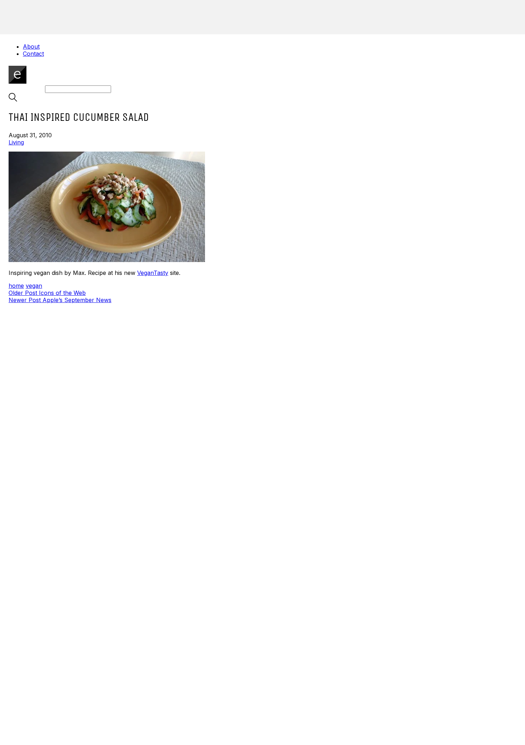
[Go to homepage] (17, 81)
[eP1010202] (262, 207)
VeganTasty (152, 272)
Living (16, 142)
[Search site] (13, 99)
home (16, 285)
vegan (34, 285)
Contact (33, 53)
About (31, 46)
